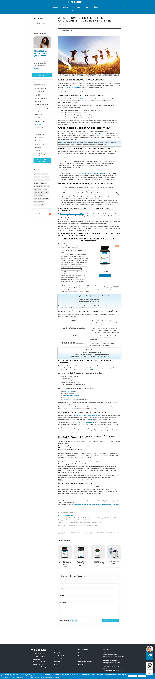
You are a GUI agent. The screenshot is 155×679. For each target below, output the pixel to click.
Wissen (87, 7)
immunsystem (37, 198)
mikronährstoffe (38, 192)
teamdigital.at (119, 670)
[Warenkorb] (123, 7)
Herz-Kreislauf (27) (39, 124)
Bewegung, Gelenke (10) (41, 98)
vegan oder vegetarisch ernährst (71, 395)
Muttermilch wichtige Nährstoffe (68, 433)
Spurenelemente (75, 532)
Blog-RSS (37, 214)
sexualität (46, 186)
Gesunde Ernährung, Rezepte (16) (39, 154)
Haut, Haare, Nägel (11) (40, 121)
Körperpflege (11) (39, 134)
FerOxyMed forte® (114, 561)
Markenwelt (54, 7)
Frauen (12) (38, 111)
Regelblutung (91, 369)
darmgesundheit (38, 186)
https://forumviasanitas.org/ (65, 515)
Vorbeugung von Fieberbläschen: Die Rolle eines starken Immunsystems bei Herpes (40, 53)
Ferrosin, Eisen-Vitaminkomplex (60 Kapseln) (65, 563)
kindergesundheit (38, 180)
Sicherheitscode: (64, 620)
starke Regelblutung (68, 391)
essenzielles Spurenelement (82, 98)
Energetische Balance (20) (41, 104)
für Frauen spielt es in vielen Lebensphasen (87, 415)
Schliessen (150, 675)
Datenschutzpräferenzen (54, 677)
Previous (32, 54)
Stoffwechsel (61, 533)
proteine (46, 192)
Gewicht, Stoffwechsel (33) (42, 118)
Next (52, 54)
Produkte (65, 7)
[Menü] (152, 663)
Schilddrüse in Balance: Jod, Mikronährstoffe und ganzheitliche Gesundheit (96, 504)
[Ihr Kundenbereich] (121, 7)
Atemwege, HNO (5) (40, 91)
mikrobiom (44, 174)
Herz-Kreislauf (88, 533)
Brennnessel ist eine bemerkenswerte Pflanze (72, 214)
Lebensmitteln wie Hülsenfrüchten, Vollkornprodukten (90, 173)
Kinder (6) (37, 131)
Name (61, 582)
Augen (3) (37, 95)
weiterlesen (36, 68)
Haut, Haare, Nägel (114, 532)
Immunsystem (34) (39, 127)
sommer (36, 183)
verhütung (47, 180)
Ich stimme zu (132, 675)
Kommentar (63, 602)
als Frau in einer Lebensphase (73, 87)
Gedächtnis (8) (38, 114)
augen (45, 189)
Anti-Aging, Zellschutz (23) (41, 88)
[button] (117, 7)
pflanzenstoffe (37, 189)
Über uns (97, 7)
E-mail (62, 588)
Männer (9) (37, 141)
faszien (41, 195)
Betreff (62, 595)
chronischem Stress (69, 399)
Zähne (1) (37, 150)
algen (35, 195)
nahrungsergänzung (39, 201)
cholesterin (36, 177)
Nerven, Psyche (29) (40, 144)
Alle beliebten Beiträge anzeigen (42, 74)
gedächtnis (37, 174)
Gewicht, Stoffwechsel (103, 532)
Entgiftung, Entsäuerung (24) (42, 108)
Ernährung (67, 532)
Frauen (95, 532)
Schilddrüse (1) (38, 147)
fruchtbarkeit (43, 183)
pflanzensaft (45, 177)
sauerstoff (45, 198)
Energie (63, 532)
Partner (74, 11)
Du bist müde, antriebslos (85, 422)
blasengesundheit (38, 204)
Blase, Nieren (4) (39, 101)
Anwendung (76, 7)
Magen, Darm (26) (39, 137)
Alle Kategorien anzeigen (42, 160)
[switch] (149, 673)
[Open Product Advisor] (149, 653)
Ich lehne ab (142, 675)
